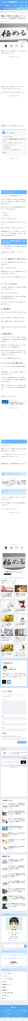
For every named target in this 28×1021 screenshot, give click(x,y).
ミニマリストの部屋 (12, 580)
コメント (4, 699)
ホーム (2, 5)
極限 (14, 582)
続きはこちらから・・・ (14, 940)
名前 (3, 716)
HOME (15, 1007)
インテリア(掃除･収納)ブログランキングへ (14, 964)
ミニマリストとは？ (7, 136)
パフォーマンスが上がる (10, 144)
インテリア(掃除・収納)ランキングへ (9, 508)
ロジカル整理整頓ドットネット (14, 2)
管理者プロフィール (10, 1013)
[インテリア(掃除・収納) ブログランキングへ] (14, 962)
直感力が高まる (8, 148)
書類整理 (21, 5)
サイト (3, 727)
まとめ (4, 152)
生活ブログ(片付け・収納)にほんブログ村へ (14, 958)
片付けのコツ (15, 5)
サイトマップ (19, 1013)
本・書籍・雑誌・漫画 (8, 992)
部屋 (4, 998)
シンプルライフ (6, 976)
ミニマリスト (9, 582)
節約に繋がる (7, 146)
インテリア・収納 (7, 973)
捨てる (4, 981)
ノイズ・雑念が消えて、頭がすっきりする (13, 142)
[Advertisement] (14, 72)
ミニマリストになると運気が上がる (12, 149)
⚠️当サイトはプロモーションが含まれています (14, 8)
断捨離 (26, 5)
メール (3, 721)
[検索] (25, 946)
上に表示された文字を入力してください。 (11, 736)
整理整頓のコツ (8, 5)
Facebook (8, 684)
